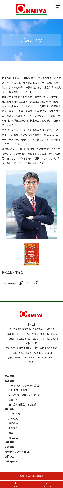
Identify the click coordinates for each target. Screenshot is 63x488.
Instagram (11, 461)
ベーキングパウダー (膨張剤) (23, 385)
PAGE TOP (47, 486)
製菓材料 (13, 399)
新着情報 (9, 447)
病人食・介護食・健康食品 (22, 404)
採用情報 (9, 442)
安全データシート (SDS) (18, 451)
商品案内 (9, 376)
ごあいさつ (14, 414)
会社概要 (13, 428)
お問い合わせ (12, 456)
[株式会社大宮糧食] (31, 9)
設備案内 (13, 423)
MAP (15, 486)
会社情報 (9, 409)
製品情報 (9, 380)
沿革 (10, 432)
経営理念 (13, 418)
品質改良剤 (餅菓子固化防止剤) (24, 395)
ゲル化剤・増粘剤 (17, 390)
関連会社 (13, 437)
